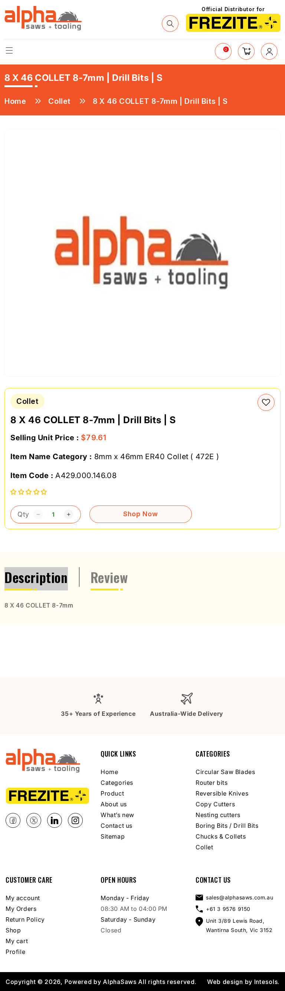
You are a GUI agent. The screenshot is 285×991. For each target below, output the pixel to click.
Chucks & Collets (221, 836)
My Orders (21, 908)
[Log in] (269, 51)
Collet (59, 101)
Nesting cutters (218, 815)
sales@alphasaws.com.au (239, 897)
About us (114, 804)
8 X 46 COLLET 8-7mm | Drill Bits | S (160, 101)
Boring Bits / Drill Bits (227, 825)
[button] (9, 50)
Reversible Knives (222, 793)
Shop (13, 930)
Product (112, 793)
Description (36, 577)
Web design (225, 981)
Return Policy (25, 919)
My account (23, 898)
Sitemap (113, 836)
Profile (15, 951)
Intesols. (266, 981)
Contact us (116, 825)
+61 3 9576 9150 (228, 909)
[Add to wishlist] (266, 402)
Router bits (212, 782)
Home (15, 101)
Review (109, 577)
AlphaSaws (119, 981)
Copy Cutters (215, 804)
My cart (17, 941)
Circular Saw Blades (225, 772)
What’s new (117, 815)
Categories (117, 782)
